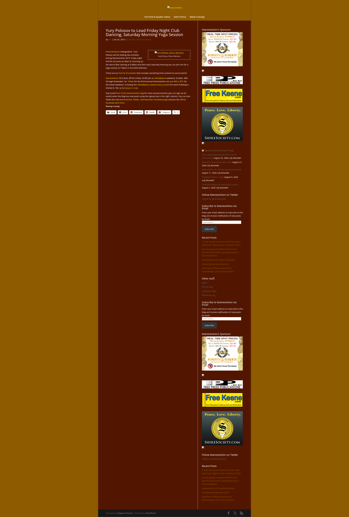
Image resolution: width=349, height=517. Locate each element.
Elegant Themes (125, 513)
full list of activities (127, 73)
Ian (110, 39)
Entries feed (207, 287)
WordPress (151, 513)
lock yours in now (130, 88)
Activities (131, 39)
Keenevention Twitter (129, 99)
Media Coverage (197, 17)
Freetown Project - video (213, 177)
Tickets (131, 81)
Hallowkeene (160, 78)
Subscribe (209, 229)
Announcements (143, 39)
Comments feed (209, 291)
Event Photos (180, 17)
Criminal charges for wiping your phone (220, 184)
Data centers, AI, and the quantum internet (221, 169)
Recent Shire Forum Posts (219, 150)
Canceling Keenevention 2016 (215, 264)
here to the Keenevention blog (130, 93)
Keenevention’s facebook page (154, 99)
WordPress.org (208, 295)
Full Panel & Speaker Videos (157, 17)
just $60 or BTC (177, 81)
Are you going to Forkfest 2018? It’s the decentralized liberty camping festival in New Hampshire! (220, 252)
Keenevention (112, 51)
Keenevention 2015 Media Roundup (218, 260)
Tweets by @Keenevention (214, 199)
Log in (204, 282)
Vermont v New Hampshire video (217, 162)
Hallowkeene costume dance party (153, 84)
